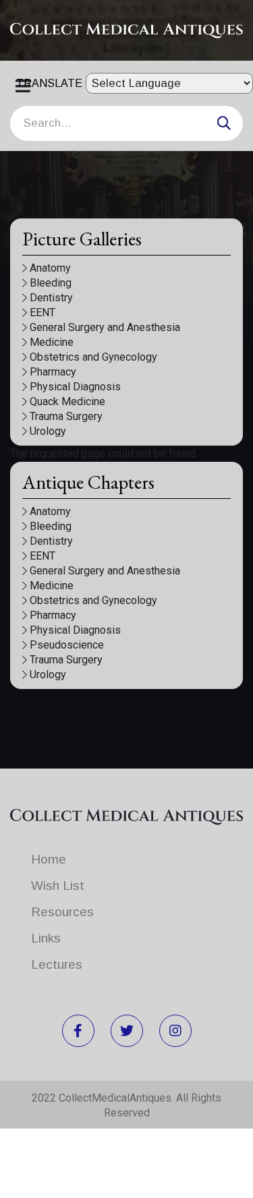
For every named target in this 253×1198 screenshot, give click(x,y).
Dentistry (51, 297)
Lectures (56, 964)
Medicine (52, 342)
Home (48, 859)
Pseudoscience (67, 644)
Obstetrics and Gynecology (93, 357)
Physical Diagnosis (75, 386)
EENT (42, 312)
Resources (62, 912)
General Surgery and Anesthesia (105, 327)
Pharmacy (53, 371)
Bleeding (51, 282)
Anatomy (50, 268)
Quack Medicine (67, 401)
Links (46, 938)
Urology (48, 431)
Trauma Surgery (66, 416)
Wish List (57, 885)
